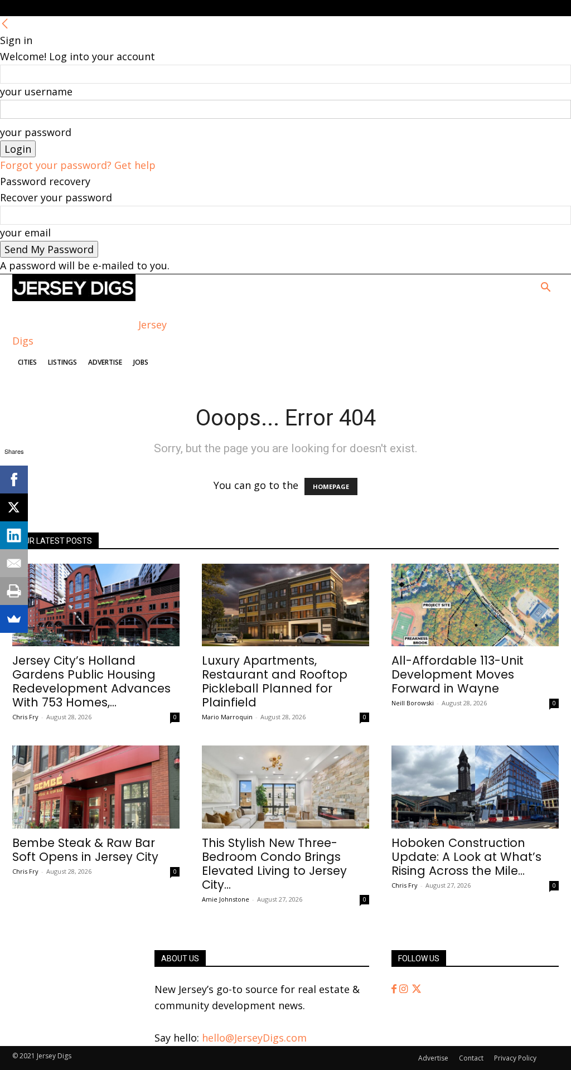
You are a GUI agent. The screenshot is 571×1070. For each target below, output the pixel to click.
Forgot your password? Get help (78, 165)
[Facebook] (395, 989)
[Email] (14, 563)
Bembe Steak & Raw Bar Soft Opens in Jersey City (85, 850)
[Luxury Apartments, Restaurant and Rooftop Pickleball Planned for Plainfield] (285, 605)
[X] (14, 507)
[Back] (5, 24)
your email (25, 232)
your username (36, 91)
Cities (27, 362)
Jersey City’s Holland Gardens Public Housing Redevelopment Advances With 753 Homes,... (91, 681)
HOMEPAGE (331, 486)
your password (35, 132)
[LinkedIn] (14, 535)
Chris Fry (25, 717)
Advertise (105, 362)
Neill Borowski (412, 703)
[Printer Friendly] (14, 591)
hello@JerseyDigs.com (254, 1037)
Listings (62, 362)
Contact (471, 1058)
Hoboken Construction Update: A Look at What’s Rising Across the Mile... (466, 857)
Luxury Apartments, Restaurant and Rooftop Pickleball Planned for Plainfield (274, 681)
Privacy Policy (515, 1058)
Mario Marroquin (227, 717)
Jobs (140, 362)
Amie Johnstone (225, 899)
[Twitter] (416, 989)
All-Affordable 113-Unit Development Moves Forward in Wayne (457, 674)
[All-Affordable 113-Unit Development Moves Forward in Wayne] (475, 605)
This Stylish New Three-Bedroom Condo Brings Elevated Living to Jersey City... (274, 864)
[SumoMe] (14, 619)
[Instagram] (404, 989)
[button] (545, 287)
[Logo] (74, 297)
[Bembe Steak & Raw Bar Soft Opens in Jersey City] (96, 786)
